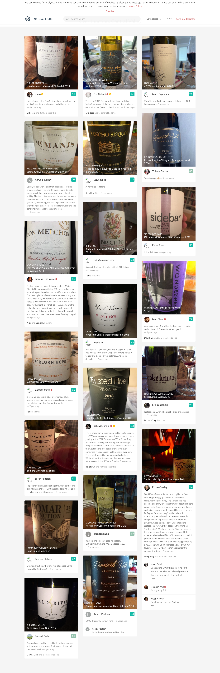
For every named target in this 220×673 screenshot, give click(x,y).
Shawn (92, 466)
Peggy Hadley (157, 598)
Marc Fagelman (160, 94)
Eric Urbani (100, 94)
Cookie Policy (135, 6)
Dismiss (110, 11)
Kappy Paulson (102, 614)
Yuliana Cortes (160, 171)
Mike (35, 654)
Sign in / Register (185, 18)
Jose (92, 113)
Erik (28, 113)
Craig (153, 420)
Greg (146, 556)
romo (38, 94)
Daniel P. (40, 323)
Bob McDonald (102, 425)
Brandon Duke (101, 533)
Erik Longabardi (160, 404)
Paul (29, 411)
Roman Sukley (159, 487)
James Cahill (156, 564)
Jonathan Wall (157, 586)
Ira (87, 466)
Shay (152, 556)
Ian (145, 420)
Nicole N (98, 342)
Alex (29, 323)
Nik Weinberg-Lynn (104, 260)
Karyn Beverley (43, 179)
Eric (87, 113)
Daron (154, 337)
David (30, 654)
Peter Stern (158, 245)
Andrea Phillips (43, 559)
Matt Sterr (157, 319)
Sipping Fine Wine (45, 278)
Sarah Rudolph (43, 478)
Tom (33, 113)
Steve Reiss (100, 179)
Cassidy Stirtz (42, 389)
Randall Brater (42, 636)
